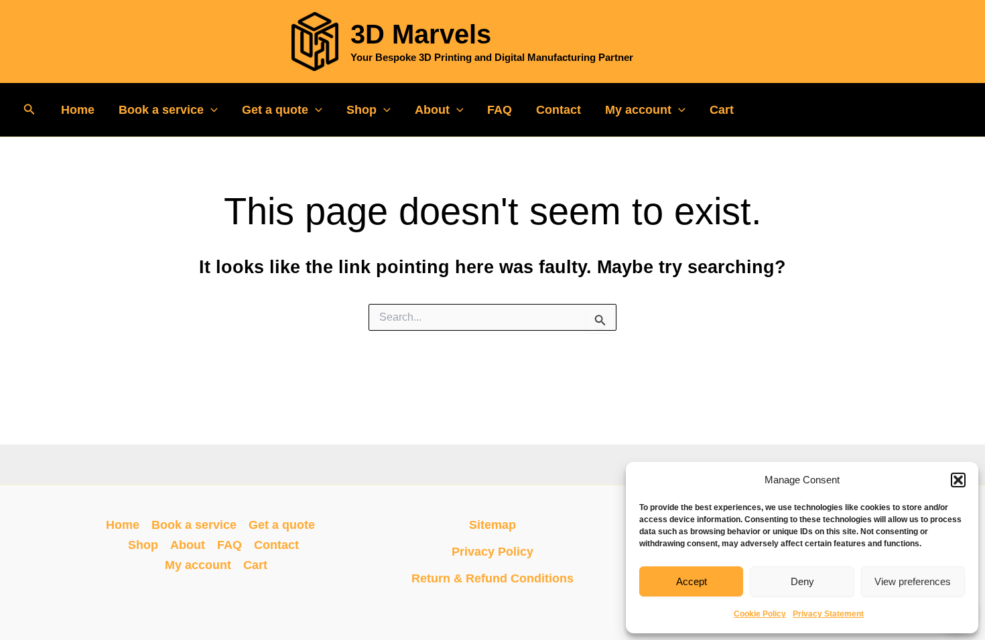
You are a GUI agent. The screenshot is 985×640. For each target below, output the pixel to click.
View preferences (912, 581)
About (432, 109)
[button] (958, 480)
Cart (722, 109)
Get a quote (275, 109)
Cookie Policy (760, 614)
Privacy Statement (828, 614)
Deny (802, 581)
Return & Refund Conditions (492, 578)
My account (638, 109)
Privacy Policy (492, 551)
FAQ (499, 109)
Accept (691, 581)
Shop (361, 109)
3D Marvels (420, 34)
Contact (558, 109)
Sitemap (492, 525)
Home (77, 109)
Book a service (161, 109)
